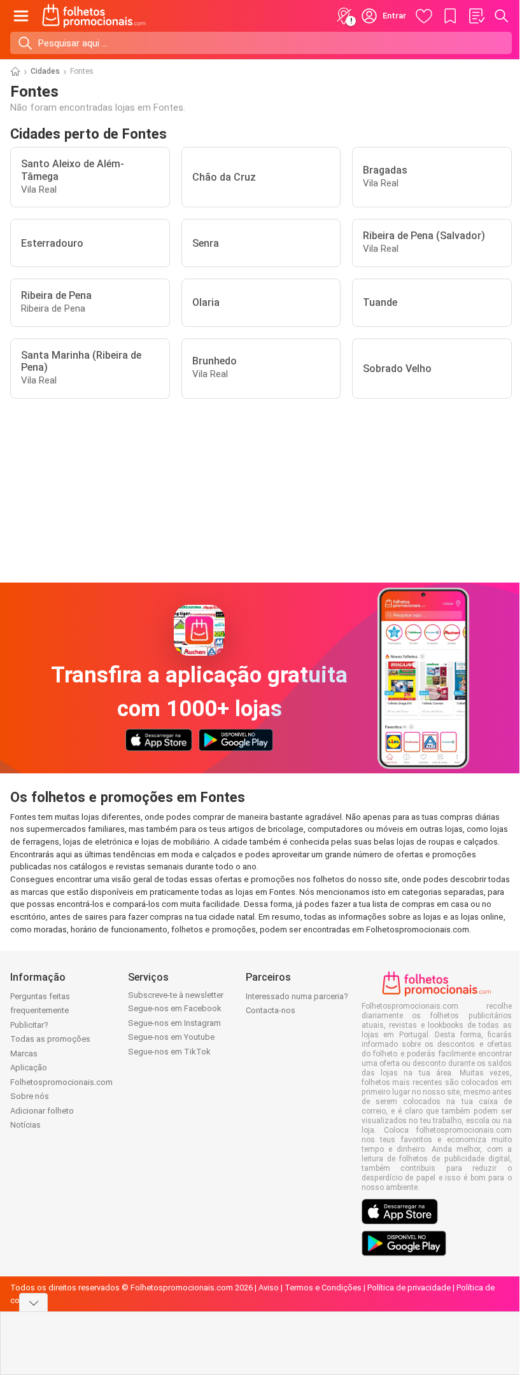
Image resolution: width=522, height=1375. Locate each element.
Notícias (25, 1125)
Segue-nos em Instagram (174, 1023)
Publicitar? (29, 1025)
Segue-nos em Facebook (175, 1008)
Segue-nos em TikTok (169, 1051)
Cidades (45, 71)
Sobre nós (29, 1096)
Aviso (268, 1287)
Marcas (24, 1053)
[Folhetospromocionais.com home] (94, 16)
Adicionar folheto (42, 1111)
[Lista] (476, 16)
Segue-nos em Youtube (171, 1037)
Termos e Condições (323, 1287)
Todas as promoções (50, 1039)
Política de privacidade (409, 1287)
